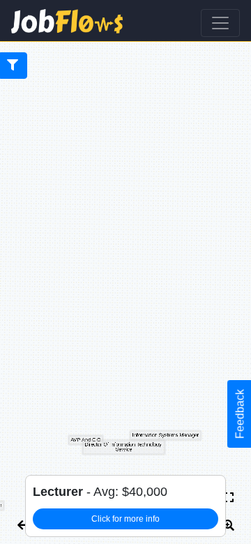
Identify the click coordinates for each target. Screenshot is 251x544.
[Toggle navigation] (220, 23)
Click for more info (125, 519)
